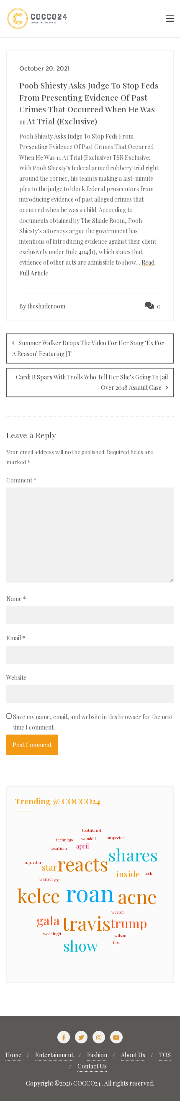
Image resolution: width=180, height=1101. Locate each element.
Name (16, 599)
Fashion (97, 1055)
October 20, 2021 (44, 68)
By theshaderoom (42, 306)
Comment (21, 480)
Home (13, 1055)
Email (15, 638)
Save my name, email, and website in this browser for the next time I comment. (93, 722)
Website (16, 678)
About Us (133, 1055)
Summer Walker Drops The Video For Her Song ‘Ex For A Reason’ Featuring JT (88, 348)
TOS (165, 1055)
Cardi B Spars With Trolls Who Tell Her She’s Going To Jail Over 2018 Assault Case (92, 382)
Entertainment (54, 1055)
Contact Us (92, 1066)
